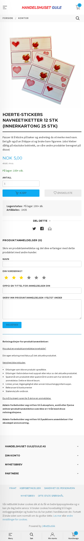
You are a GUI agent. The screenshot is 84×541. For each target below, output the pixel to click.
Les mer (57, 515)
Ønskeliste (64, 192)
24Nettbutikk (48, 526)
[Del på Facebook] (42, 229)
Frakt (12, 488)
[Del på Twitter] (34, 229)
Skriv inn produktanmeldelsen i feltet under (32, 298)
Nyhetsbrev (28, 496)
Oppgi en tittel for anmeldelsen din (26, 286)
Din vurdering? (12, 271)
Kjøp (23, 192)
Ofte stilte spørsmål (50, 496)
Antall (7, 177)
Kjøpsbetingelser (30, 488)
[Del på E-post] (50, 229)
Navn (6, 259)
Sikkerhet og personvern (59, 488)
